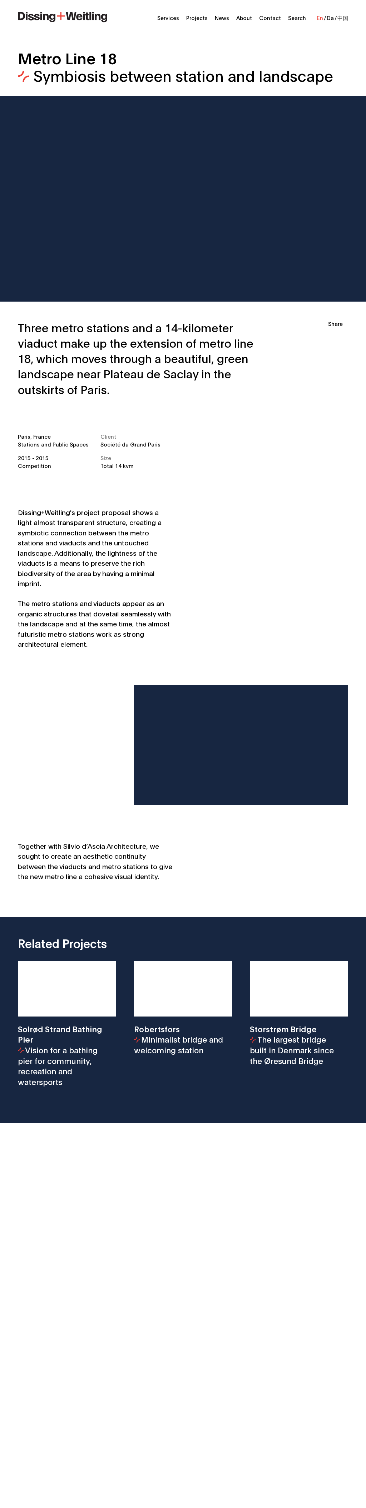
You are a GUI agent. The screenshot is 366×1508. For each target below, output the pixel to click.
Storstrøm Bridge (292, 1044)
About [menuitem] (244, 17)
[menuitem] (62, 16)
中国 (342, 17)
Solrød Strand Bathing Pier (60, 1055)
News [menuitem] (222, 17)
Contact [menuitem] (270, 17)
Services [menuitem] (168, 17)
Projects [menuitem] (197, 17)
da (330, 17)
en (320, 17)
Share (335, 323)
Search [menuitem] (297, 17)
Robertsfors (178, 1039)
